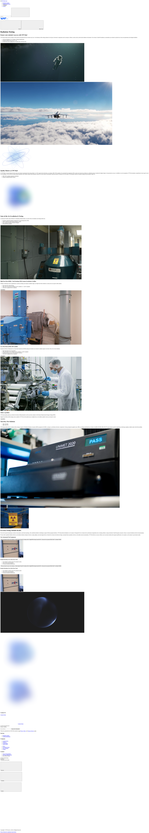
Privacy (1, 831)
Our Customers (5, 748)
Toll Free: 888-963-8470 (7, 754)
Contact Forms (3, 714)
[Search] (20, 12)
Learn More (3, 289)
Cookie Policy (13, 831)
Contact (4, 6)
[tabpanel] (74, 552)
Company (4, 5)
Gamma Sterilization (6, 3)
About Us (4, 742)
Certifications (5, 743)
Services (2, 770)
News (4, 746)
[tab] (7, 539)
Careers (4, 749)
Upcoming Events (6, 747)
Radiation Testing (6, 2)
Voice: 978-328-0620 (7, 753)
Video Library (5, 744)
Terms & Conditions (7, 831)
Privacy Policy (23, 731)
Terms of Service (31, 731)
